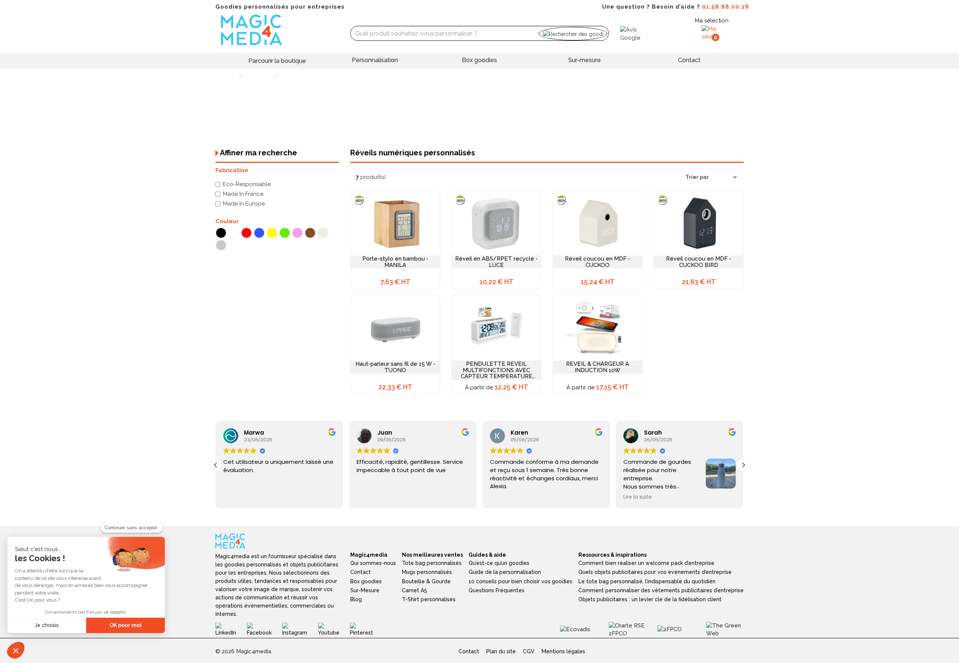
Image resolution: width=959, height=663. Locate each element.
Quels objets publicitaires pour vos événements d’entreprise (655, 572)
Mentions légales (563, 651)
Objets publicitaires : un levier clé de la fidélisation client (649, 599)
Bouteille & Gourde (426, 581)
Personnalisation (375, 60)
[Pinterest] (367, 629)
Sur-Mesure (364, 590)
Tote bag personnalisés (432, 563)
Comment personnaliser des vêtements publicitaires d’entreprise (661, 590)
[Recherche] (573, 33)
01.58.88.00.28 (725, 6)
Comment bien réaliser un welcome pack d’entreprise (646, 563)
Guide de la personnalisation (505, 572)
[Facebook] (264, 629)
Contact (689, 60)
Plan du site (501, 651)
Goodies (226, 77)
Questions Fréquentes (496, 590)
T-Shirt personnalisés (429, 599)
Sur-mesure (584, 60)
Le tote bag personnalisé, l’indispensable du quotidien (647, 581)
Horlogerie (258, 77)
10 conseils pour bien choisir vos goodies (520, 581)
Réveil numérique (301, 77)
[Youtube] (334, 629)
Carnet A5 (414, 590)
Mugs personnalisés (427, 572)
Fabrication (231, 170)
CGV (529, 651)
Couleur (227, 221)
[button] (743, 465)
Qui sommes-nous (373, 563)
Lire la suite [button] (635, 497)
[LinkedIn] (231, 629)
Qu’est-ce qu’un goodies (499, 563)
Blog (356, 599)
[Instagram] (300, 629)
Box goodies (479, 60)
